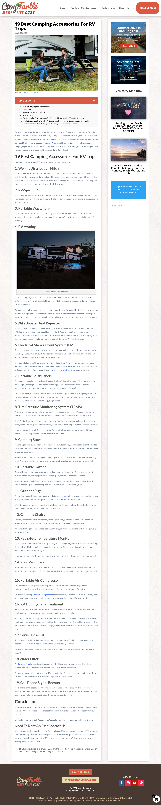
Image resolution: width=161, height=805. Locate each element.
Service (130, 8)
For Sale (75, 8)
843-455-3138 (80, 771)
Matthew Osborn (55, 291)
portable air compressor (41, 594)
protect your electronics (62, 370)
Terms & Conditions (47, 800)
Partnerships (108, 8)
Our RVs (85, 8)
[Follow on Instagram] (128, 783)
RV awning (22, 297)
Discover (64, 8)
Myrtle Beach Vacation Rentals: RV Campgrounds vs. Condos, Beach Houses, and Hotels (128, 169)
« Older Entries (116, 206)
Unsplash (34, 92)
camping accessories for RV (42, 143)
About (94, 8)
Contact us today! (32, 741)
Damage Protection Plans (93, 800)
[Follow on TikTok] (141, 783)
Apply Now (129, 77)
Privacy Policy (75, 800)
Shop (121, 8)
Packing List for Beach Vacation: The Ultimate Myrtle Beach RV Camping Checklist (128, 127)
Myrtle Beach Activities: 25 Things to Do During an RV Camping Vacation (128, 189)
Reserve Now (148, 7)
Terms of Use (62, 800)
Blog (26, 33)
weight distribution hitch (27, 173)
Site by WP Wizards (114, 800)
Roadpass (25, 92)
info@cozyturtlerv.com (80, 779)
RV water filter (24, 664)
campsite (64, 496)
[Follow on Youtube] (135, 783)
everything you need (53, 393)
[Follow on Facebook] (121, 783)
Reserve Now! (128, 46)
